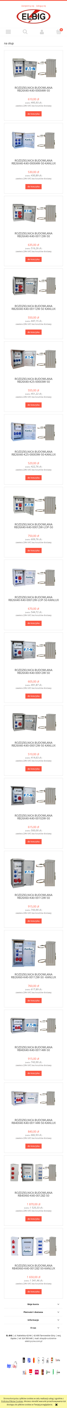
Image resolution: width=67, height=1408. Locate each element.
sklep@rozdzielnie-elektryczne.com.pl (41, 1340)
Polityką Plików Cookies (12, 1401)
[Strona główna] (33, 16)
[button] (8, 32)
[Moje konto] (42, 32)
